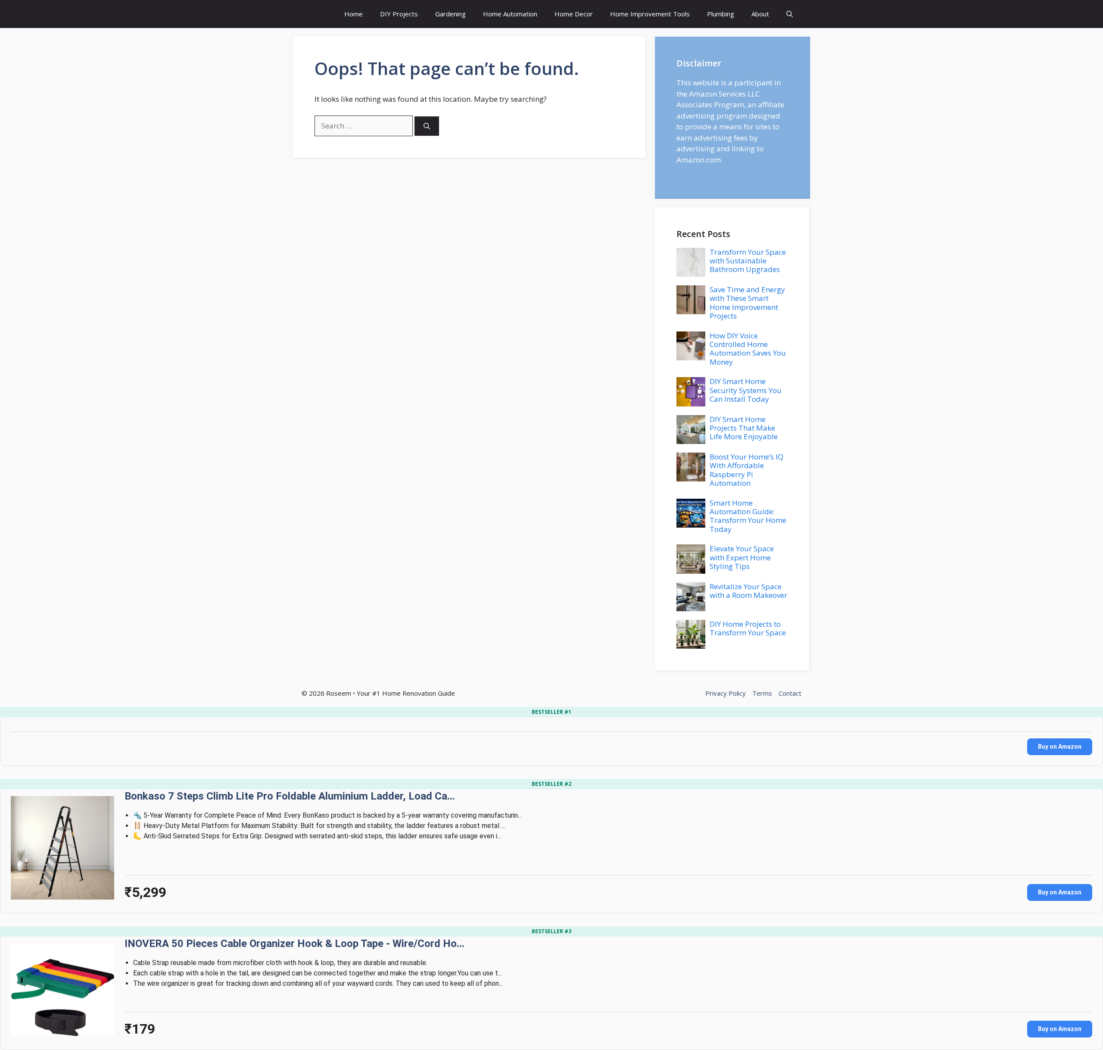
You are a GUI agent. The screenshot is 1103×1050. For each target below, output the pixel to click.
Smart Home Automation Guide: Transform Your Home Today (748, 516)
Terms (762, 693)
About (760, 13)
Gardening (450, 13)
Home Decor (574, 13)
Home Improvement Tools (650, 13)
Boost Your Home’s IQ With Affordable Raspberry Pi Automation (746, 470)
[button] (789, 14)
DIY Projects (399, 13)
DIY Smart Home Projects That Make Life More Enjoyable (744, 428)
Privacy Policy (725, 693)
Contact (790, 693)
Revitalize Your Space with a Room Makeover (748, 590)
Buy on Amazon (1059, 746)
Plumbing (720, 13)
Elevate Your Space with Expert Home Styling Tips (742, 557)
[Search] (426, 126)
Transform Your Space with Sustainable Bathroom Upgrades (748, 261)
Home (353, 13)
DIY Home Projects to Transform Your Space (748, 628)
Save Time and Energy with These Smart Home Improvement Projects (747, 302)
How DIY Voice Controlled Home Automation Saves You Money (748, 349)
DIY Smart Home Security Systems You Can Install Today (746, 390)
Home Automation (510, 13)
